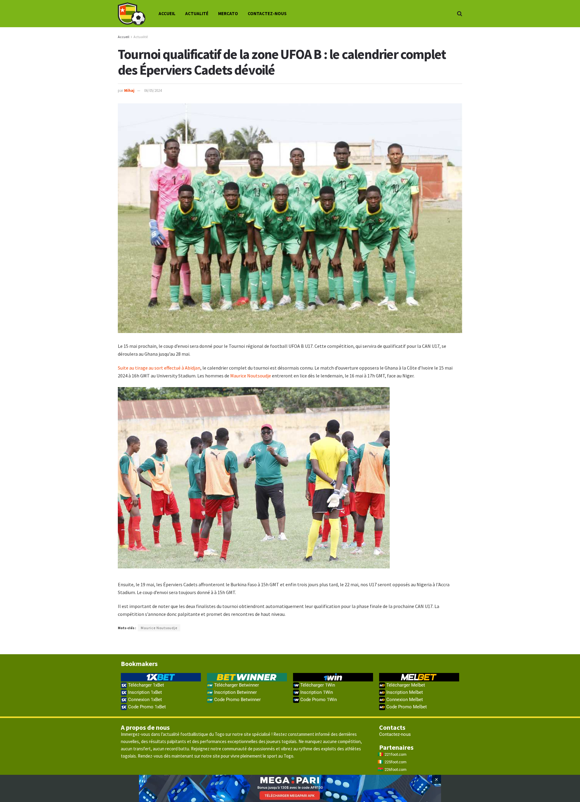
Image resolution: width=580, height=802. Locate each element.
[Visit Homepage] (131, 13)
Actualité (196, 13)
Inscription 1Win (316, 692)
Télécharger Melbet (405, 685)
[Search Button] (459, 13)
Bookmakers (139, 663)
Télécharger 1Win (317, 685)
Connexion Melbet (404, 699)
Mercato (228, 13)
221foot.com (395, 754)
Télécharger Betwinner (236, 685)
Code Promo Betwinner (237, 699)
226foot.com (395, 769)
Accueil (167, 13)
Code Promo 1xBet (146, 707)
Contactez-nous (267, 13)
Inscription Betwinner (235, 692)
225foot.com (395, 762)
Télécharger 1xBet (145, 685)
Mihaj (129, 90)
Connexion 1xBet (144, 699)
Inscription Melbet (404, 692)
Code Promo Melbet (406, 707)
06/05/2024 (153, 90)
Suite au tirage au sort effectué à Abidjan (159, 368)
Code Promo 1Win (318, 699)
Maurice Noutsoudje (250, 376)
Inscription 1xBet (144, 692)
